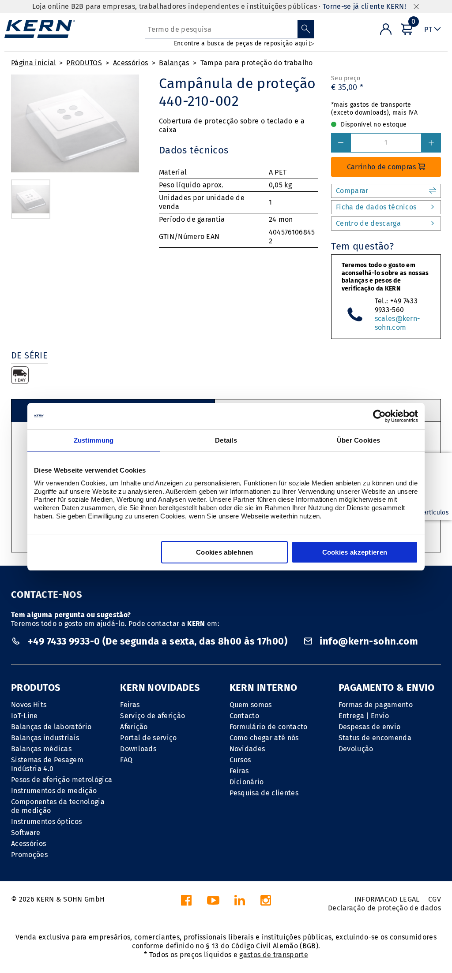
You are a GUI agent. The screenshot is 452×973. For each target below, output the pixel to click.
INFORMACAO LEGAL (387, 899)
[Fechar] (416, 7)
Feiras (129, 705)
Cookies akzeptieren (355, 552)
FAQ (126, 760)
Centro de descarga (368, 223)
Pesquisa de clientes (264, 793)
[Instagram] (265, 902)
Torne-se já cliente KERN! (364, 6)
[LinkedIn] (239, 902)
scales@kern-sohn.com (397, 323)
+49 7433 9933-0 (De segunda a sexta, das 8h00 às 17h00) (157, 641)
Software (26, 832)
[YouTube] (213, 902)
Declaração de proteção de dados (384, 908)
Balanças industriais (45, 738)
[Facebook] (186, 902)
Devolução (356, 749)
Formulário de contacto (269, 727)
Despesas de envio (369, 727)
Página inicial (33, 63)
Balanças (174, 63)
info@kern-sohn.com (367, 641)
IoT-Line (24, 716)
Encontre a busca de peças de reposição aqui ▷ (244, 43)
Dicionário (247, 782)
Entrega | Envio (364, 716)
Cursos (240, 760)
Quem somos (251, 705)
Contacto (245, 716)
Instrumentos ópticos (46, 821)
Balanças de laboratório (51, 727)
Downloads (138, 749)
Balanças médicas (41, 749)
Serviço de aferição (152, 716)
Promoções (29, 854)
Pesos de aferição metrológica (61, 779)
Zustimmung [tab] (94, 440)
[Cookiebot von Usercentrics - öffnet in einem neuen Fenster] (379, 416)
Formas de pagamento (376, 705)
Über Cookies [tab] (358, 440)
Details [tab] (226, 440)
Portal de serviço (148, 738)
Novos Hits (28, 705)
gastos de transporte (273, 955)
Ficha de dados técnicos (376, 207)
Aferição (134, 727)
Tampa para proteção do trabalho (256, 63)
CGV (434, 899)
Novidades (247, 749)
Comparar (352, 190)
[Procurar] (306, 29)
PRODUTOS (84, 63)
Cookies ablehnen (224, 552)
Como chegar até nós (264, 738)
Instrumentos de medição (54, 791)
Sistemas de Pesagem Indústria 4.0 (47, 764)
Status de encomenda (375, 738)
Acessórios (130, 63)
